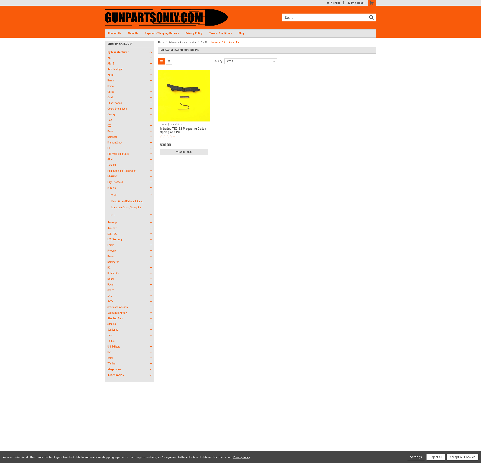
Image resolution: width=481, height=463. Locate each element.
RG (109, 267)
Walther (111, 363)
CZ (109, 125)
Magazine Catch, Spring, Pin (126, 207)
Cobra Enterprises (117, 108)
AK (109, 58)
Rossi (110, 279)
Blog (241, 33)
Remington (113, 262)
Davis (110, 131)
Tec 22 (113, 195)
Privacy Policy (194, 33)
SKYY (110, 301)
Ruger (110, 284)
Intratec (111, 187)
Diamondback (114, 142)
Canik (110, 97)
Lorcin (110, 245)
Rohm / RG (113, 273)
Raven (110, 256)
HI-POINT (112, 176)
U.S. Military (113, 346)
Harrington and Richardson (121, 170)
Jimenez (112, 228)
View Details (184, 151)
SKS (109, 296)
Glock (110, 159)
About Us (133, 33)
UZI (109, 352)
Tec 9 (112, 215)
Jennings (112, 222)
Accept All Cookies (462, 457)
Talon (110, 335)
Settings (416, 457)
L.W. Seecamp (115, 239)
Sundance (112, 329)
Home (161, 42)
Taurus (111, 341)
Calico (110, 91)
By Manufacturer (118, 52)
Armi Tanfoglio (115, 69)
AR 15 (110, 63)
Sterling (111, 324)
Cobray (111, 114)
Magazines (114, 369)
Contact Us (114, 33)
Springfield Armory (117, 312)
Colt (109, 120)
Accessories (115, 375)
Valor (110, 358)
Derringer (112, 137)
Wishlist (335, 2)
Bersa (110, 80)
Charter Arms (114, 103)
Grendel (111, 165)
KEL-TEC (112, 233)
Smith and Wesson (117, 307)
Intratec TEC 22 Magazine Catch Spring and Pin (183, 130)
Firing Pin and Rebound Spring (127, 201)
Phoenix (111, 250)
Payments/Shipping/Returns (162, 33)
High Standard (115, 182)
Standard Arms (115, 318)
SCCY (110, 290)
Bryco (110, 86)
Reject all (436, 457)
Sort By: (219, 61)
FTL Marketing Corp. (118, 154)
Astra (110, 75)
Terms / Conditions (220, 33)
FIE (109, 148)
